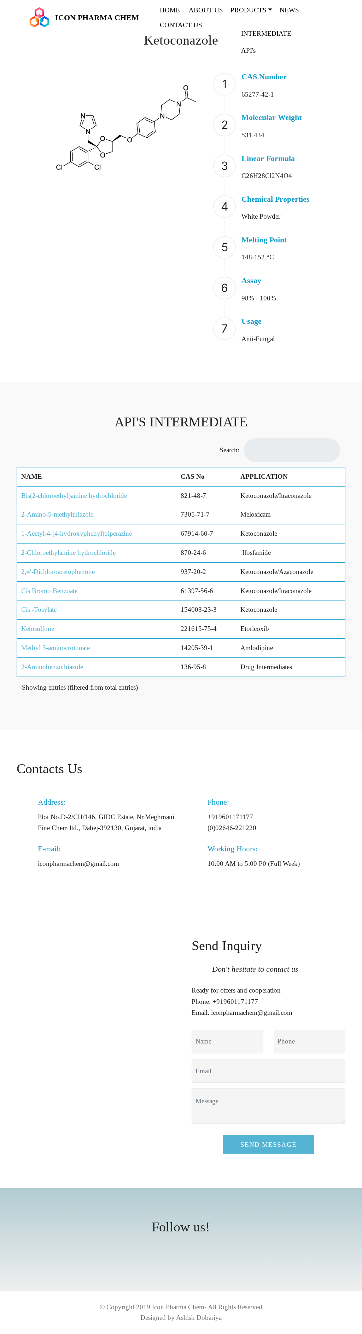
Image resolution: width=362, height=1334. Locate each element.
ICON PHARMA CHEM (97, 17)
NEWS (289, 10)
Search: (229, 450)
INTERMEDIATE (266, 33)
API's (248, 50)
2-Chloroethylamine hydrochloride (68, 552)
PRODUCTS (248, 10)
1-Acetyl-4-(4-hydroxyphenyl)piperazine (76, 533)
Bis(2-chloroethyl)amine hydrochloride (74, 495)
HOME (171, 10)
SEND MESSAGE (268, 1144)
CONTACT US (181, 25)
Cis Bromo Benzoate (49, 590)
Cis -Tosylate (39, 609)
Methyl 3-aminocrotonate (55, 647)
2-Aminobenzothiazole (52, 667)
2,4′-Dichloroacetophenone (58, 571)
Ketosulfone (37, 628)
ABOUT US (206, 10)
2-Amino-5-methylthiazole (57, 514)
